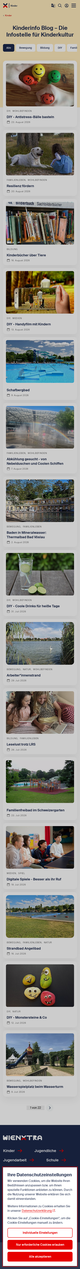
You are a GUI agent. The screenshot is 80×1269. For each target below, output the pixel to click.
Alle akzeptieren (40, 1257)
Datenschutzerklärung (37, 1211)
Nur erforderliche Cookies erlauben (40, 1245)
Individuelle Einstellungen (40, 1233)
